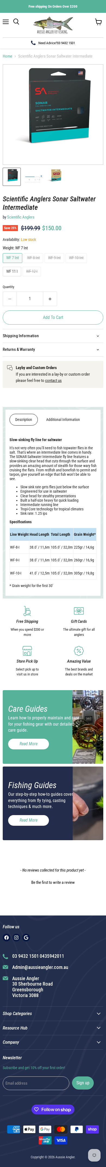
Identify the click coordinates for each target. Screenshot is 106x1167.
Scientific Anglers (21, 217)
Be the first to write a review (53, 882)
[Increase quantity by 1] (50, 299)
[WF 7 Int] (13, 264)
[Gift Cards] (79, 621)
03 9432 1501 (66, 43)
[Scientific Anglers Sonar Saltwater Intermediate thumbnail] (11, 176)
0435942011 (52, 956)
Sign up (82, 1082)
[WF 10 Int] (77, 264)
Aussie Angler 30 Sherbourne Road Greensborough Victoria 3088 (32, 987)
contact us (53, 380)
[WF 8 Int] (34, 264)
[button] (53, 881)
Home (7, 56)
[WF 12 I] (32, 277)
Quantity (8, 287)
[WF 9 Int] (55, 264)
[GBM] (26, 937)
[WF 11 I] (13, 277)
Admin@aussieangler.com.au (40, 967)
